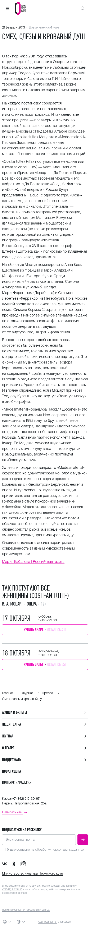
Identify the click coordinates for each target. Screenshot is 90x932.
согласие (23, 849)
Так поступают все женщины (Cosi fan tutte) (35, 592)
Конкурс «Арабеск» (17, 782)
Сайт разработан (47, 921)
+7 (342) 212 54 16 (12, 889)
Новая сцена (11, 771)
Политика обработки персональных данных (26, 909)
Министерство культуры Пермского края (32, 873)
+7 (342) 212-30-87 (26, 798)
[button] (7, 8)
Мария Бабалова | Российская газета (33, 561)
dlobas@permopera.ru (14, 892)
